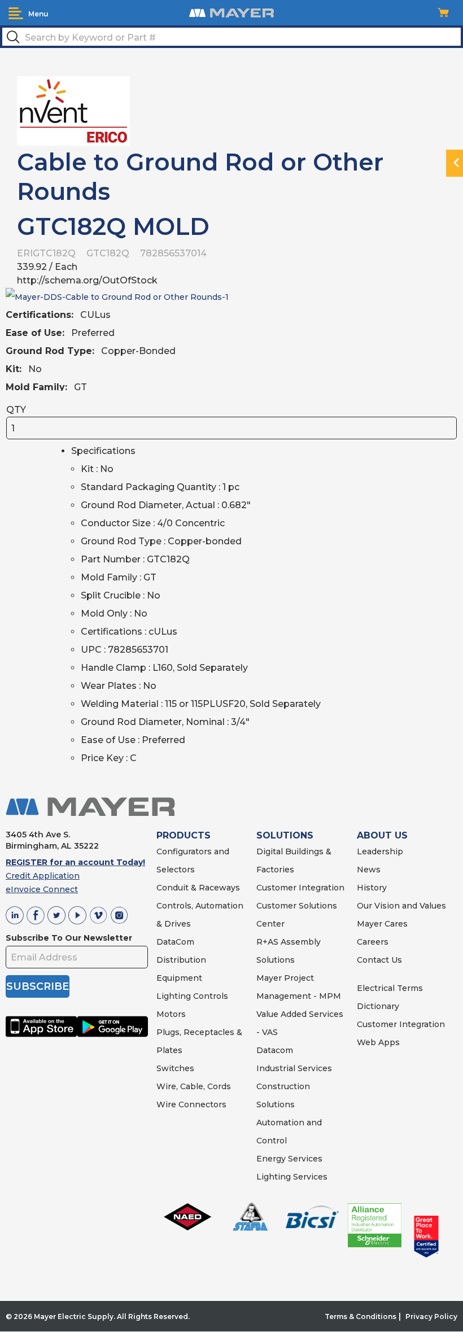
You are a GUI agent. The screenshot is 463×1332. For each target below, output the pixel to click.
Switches (175, 1068)
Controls (209, 996)
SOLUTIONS (284, 835)
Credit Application (43, 876)
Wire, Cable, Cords (193, 1086)
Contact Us (379, 960)
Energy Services (289, 1159)
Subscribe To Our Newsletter (69, 938)
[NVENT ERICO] (73, 110)
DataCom (175, 942)
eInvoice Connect (42, 889)
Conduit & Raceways (198, 888)
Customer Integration (300, 888)
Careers (372, 942)
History (372, 888)
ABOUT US (382, 835)
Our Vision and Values (401, 906)
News (369, 869)
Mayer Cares (382, 924)
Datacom (274, 1050)
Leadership (380, 851)
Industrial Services (294, 1068)
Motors (171, 1014)
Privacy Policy (431, 1316)
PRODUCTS (183, 835)
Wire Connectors (191, 1104)
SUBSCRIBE (37, 986)
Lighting (173, 996)
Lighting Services (291, 1177)
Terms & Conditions (360, 1316)
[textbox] (231, 37)
